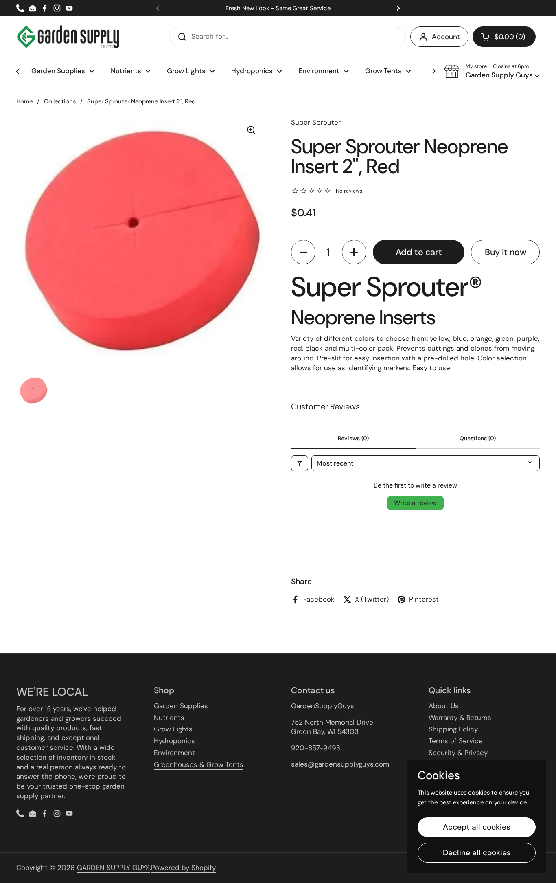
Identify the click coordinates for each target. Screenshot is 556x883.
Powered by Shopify (183, 867)
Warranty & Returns (460, 717)
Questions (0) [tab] (478, 438)
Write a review (415, 503)
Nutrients (169, 717)
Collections (60, 101)
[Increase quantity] (354, 252)
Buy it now (505, 252)
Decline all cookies (477, 853)
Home (24, 101)
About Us (444, 705)
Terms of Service (456, 740)
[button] (504, 36)
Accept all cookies (476, 827)
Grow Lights (173, 729)
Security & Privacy (458, 752)
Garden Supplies (181, 705)
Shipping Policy (453, 729)
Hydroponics (174, 740)
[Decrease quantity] (303, 252)
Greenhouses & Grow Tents (198, 764)
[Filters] (299, 463)
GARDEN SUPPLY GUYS (113, 867)
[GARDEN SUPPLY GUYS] (68, 36)
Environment (174, 752)
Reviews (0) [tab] (353, 438)
